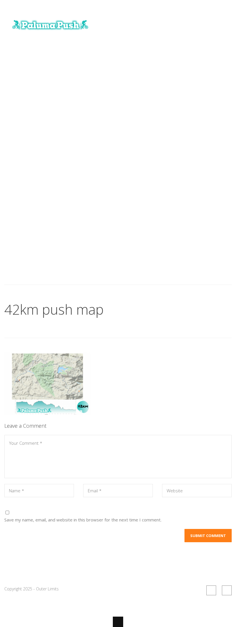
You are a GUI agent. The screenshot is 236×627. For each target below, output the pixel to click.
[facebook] (211, 590)
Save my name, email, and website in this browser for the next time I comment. (82, 520)
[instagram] (227, 590)
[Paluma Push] (50, 32)
